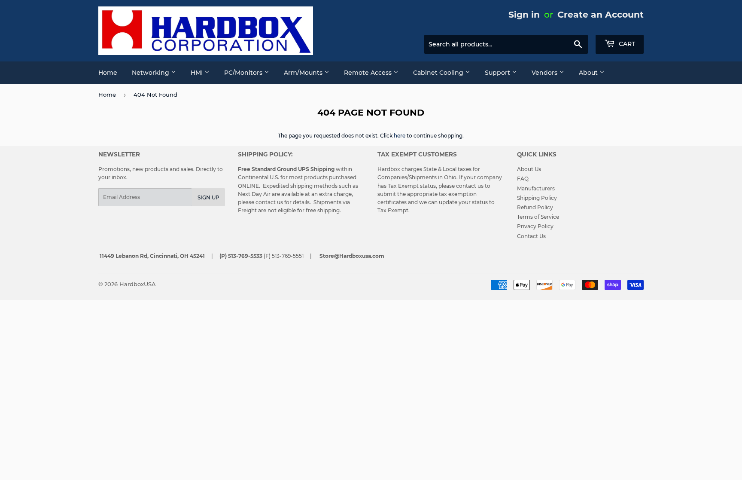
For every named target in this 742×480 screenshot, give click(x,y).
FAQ (523, 178)
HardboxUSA (137, 284)
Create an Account (600, 14)
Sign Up (208, 197)
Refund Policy (535, 207)
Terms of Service (538, 217)
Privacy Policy (535, 226)
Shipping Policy (537, 198)
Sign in (524, 14)
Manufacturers (536, 188)
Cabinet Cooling (439, 72)
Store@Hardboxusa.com (351, 256)
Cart (626, 44)
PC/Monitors (244, 72)
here (399, 135)
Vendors (545, 72)
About (589, 72)
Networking (151, 72)
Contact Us (531, 236)
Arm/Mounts (304, 72)
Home (107, 72)
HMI (197, 72)
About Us (529, 169)
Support (498, 72)
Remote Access (368, 72)
